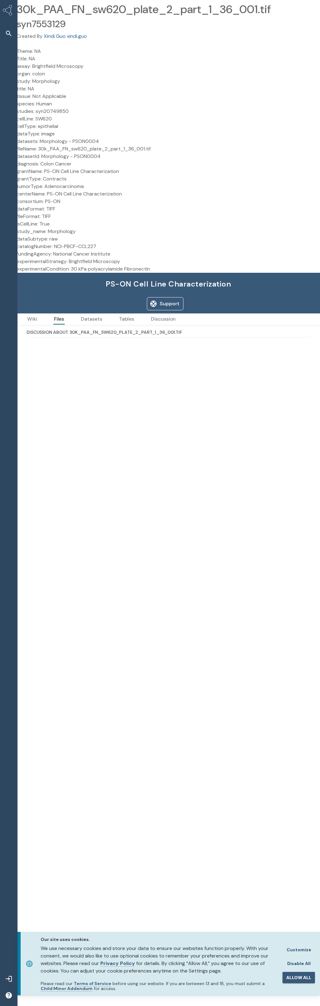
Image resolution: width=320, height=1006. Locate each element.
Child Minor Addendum (66, 988)
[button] (9, 33)
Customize (299, 950)
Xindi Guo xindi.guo (65, 36)
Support (169, 303)
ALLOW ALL (298, 977)
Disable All (299, 963)
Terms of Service (92, 983)
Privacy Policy (117, 963)
